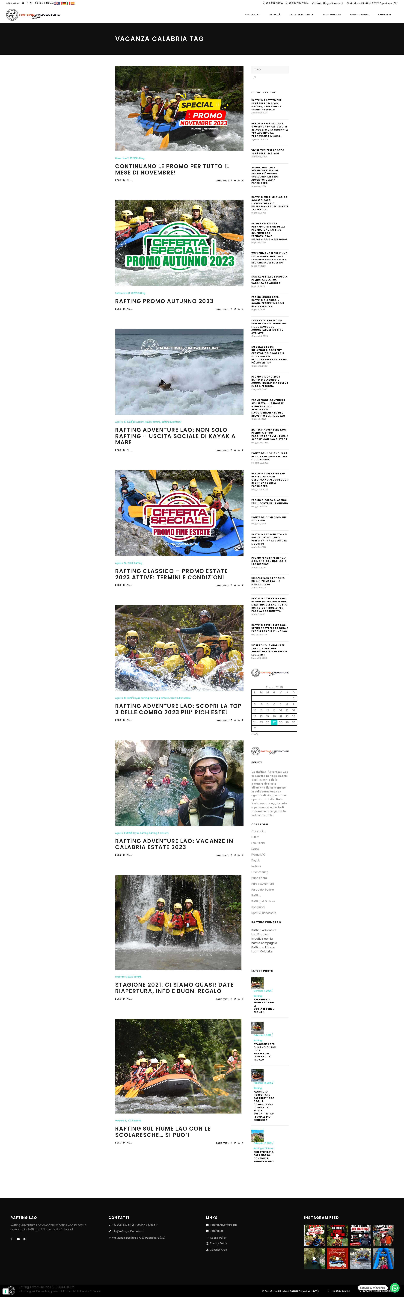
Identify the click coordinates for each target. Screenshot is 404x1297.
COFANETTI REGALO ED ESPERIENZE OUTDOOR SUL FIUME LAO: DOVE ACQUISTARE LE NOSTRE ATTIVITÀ (268, 327)
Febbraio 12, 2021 (263, 1082)
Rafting (140, 158)
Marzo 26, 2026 (259, 634)
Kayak (148, 421)
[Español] (73, 3)
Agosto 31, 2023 (123, 421)
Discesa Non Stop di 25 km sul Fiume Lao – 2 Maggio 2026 (268, 581)
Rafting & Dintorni (171, 421)
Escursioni (138, 421)
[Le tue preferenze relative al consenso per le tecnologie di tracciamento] (6, 1291)
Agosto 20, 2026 (259, 139)
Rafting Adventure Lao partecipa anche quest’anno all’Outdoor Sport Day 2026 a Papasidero (269, 480)
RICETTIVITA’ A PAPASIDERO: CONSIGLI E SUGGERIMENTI (264, 1156)
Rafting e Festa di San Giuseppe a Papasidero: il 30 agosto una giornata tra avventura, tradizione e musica (269, 130)
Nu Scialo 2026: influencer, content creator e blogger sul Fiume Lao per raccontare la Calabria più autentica (269, 354)
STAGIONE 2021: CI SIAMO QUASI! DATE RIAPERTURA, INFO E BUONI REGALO (174, 988)
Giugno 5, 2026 (259, 418)
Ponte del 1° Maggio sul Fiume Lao (268, 519)
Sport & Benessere (180, 698)
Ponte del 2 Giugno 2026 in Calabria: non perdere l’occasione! (269, 456)
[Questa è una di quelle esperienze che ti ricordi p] (383, 1235)
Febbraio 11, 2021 (123, 976)
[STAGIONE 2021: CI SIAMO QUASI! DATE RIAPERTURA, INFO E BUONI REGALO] (178, 922)
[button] (395, 1288)
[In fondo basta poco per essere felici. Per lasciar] (314, 1258)
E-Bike (255, 837)
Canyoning (258, 831)
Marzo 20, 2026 (259, 657)
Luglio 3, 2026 (258, 309)
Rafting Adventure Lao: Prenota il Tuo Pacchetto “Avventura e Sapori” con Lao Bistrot (269, 434)
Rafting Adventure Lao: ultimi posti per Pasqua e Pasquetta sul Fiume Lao (269, 628)
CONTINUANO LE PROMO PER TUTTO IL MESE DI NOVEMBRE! (172, 169)
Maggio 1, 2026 (258, 523)
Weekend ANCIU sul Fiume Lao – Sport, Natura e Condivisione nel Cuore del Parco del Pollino (269, 258)
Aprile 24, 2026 (259, 547)
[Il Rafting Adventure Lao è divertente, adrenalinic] (314, 1235)
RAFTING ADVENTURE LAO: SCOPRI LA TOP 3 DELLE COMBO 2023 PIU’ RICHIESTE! (178, 709)
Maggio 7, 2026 (259, 506)
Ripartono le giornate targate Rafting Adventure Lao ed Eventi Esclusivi (269, 650)
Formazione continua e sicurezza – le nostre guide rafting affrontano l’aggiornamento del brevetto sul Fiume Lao (268, 408)
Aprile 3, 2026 (258, 614)
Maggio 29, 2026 (259, 442)
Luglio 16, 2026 (258, 265)
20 (274, 716)
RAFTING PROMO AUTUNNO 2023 (164, 301)
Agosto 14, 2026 (259, 156)
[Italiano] (69, 3)
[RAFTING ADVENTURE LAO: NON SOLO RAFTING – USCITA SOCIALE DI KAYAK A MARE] (179, 372)
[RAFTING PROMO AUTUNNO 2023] (179, 243)
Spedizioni (258, 907)
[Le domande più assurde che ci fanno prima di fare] (337, 1235)
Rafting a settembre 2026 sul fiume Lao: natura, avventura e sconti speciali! (266, 105)
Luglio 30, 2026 (258, 212)
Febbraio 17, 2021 (263, 1143)
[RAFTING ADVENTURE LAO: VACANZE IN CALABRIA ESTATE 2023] (179, 783)
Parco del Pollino (262, 890)
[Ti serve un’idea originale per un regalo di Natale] (337, 1258)
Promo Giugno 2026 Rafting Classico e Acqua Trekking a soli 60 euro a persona (269, 381)
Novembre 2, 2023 (125, 158)
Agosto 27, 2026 (259, 112)
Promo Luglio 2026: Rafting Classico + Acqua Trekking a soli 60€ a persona (267, 301)
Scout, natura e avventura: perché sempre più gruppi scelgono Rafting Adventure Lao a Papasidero (265, 175)
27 (274, 722)
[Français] (60, 3)
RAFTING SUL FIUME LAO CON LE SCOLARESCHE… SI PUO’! (163, 1132)
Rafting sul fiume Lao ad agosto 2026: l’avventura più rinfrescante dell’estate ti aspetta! (270, 203)
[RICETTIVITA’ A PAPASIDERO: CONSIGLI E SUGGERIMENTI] (257, 1136)
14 (280, 710)
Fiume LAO (258, 855)
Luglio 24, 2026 (258, 242)
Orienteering (259, 872)
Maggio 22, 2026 (259, 462)
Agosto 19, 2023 (123, 698)
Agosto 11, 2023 (123, 833)
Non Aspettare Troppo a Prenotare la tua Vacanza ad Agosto (269, 280)
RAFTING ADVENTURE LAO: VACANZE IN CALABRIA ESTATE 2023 (174, 844)
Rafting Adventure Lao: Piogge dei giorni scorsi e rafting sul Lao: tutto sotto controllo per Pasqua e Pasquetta (269, 605)
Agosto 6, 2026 (259, 186)
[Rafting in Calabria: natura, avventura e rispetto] (383, 1258)
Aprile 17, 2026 (258, 567)
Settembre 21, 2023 (125, 293)
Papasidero (259, 878)
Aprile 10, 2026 (258, 587)
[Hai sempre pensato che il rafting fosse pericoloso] (360, 1235)
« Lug (254, 734)
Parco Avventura (262, 884)
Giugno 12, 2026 (259, 389)
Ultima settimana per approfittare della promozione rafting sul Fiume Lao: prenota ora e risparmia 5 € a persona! (269, 231)
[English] (56, 3)
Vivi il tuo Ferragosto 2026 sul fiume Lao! (268, 152)
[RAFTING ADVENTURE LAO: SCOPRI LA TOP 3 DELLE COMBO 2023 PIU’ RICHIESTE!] (179, 648)
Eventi (255, 849)
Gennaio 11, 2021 (123, 1120)
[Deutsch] (64, 3)
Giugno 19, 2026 (259, 365)
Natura (256, 866)
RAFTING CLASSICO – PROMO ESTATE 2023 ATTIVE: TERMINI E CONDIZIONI (171, 574)
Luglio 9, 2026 (258, 286)
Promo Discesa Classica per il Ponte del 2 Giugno (269, 502)
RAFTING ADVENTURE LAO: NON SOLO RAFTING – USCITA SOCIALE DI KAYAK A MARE (175, 436)
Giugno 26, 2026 (259, 336)
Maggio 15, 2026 (259, 489)
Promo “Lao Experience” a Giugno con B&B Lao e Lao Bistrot (269, 561)
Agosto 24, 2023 (124, 563)
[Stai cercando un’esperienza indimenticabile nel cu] (360, 1258)
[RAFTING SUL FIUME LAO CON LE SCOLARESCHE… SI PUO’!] (178, 1066)
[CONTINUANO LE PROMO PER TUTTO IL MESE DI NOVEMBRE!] (179, 108)
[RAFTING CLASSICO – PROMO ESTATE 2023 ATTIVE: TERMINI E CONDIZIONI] (179, 513)
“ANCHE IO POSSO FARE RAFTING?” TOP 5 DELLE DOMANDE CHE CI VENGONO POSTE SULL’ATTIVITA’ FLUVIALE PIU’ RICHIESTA (264, 1106)
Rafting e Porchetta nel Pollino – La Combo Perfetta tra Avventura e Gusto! (269, 539)
